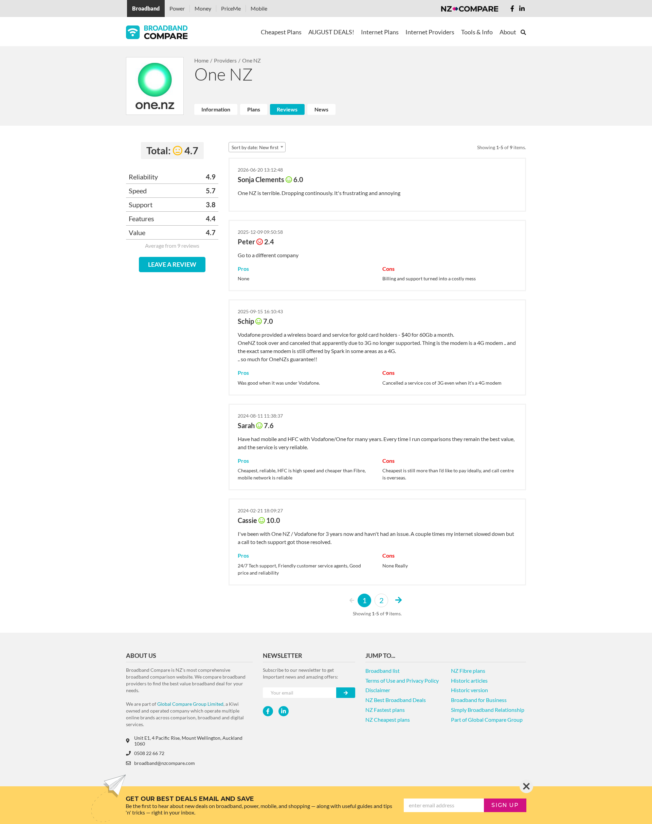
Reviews (287, 109)
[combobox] (257, 147)
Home (201, 60)
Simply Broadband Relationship (487, 709)
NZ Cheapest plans (387, 719)
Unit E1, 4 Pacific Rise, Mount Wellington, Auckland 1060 (188, 741)
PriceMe (231, 8)
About (508, 32)
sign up (505, 805)
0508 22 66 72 (149, 753)
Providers (225, 60)
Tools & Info (477, 32)
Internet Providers (429, 32)
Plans (253, 109)
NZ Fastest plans (385, 709)
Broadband (146, 8)
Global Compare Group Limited (190, 704)
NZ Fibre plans (468, 670)
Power (177, 8)
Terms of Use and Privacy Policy (402, 680)
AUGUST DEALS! (331, 32)
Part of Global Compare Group (487, 719)
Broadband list (382, 670)
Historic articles (469, 680)
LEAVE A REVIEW (172, 264)
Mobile (259, 8)
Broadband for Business (479, 700)
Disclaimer (377, 690)
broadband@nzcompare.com (164, 763)
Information (215, 109)
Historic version (469, 690)
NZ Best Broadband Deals (395, 700)
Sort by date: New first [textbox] (255, 147)
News (321, 109)
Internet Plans (380, 32)
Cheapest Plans (281, 32)
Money (203, 8)
